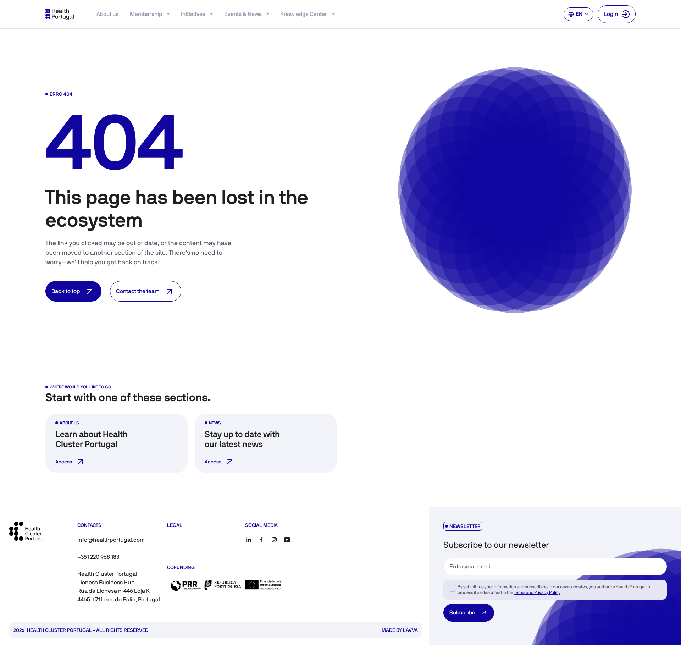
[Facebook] (261, 539)
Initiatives (193, 14)
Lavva (410, 630)
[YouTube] (286, 539)
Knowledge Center (303, 14)
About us (107, 14)
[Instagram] (274, 539)
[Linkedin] (248, 539)
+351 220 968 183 (98, 556)
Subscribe (462, 612)
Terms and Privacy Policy (537, 592)
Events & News (243, 14)
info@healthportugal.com (111, 539)
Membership (146, 14)
